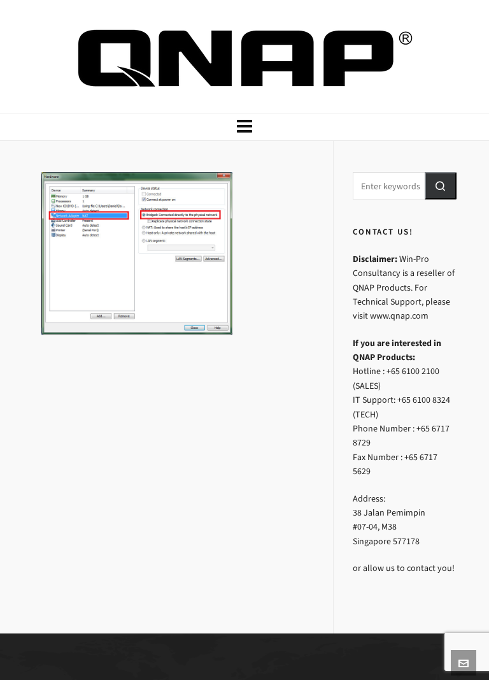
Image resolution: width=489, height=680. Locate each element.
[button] (441, 185)
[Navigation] (244, 126)
